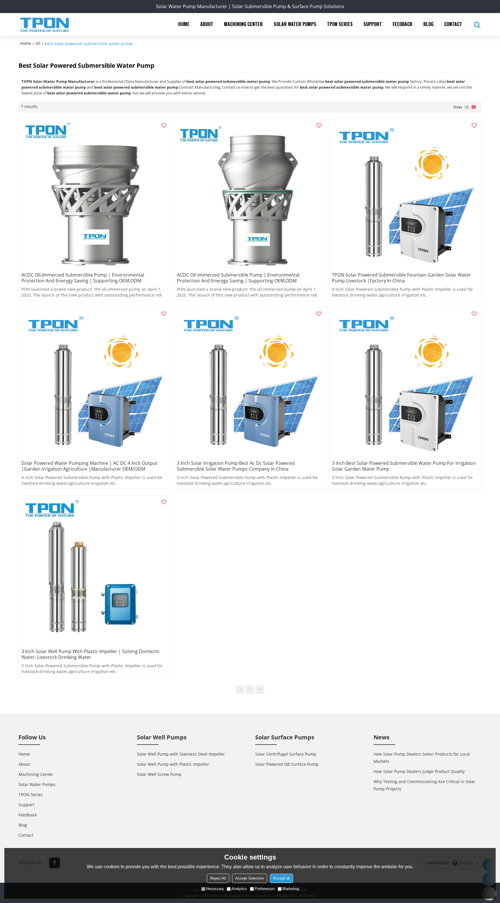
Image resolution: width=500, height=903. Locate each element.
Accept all (281, 878)
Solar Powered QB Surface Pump (286, 764)
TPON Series (340, 24)
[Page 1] (240, 689)
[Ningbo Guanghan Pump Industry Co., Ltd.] (45, 24)
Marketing (290, 888)
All (38, 43)
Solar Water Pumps (295, 24)
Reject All (218, 878)
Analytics (239, 888)
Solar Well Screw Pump (159, 774)
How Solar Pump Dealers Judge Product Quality (419, 771)
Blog (428, 24)
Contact (453, 24)
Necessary (215, 888)
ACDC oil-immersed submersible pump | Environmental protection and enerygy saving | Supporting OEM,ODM (82, 278)
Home (184, 24)
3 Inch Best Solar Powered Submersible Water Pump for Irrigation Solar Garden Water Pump (404, 466)
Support (372, 24)
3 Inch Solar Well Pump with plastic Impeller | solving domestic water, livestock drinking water (90, 654)
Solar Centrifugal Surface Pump (285, 754)
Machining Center (243, 24)
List (466, 107)
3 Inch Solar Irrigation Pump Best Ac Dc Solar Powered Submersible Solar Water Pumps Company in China (236, 466)
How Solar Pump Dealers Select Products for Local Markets (422, 757)
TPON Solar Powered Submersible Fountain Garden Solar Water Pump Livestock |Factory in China (401, 278)
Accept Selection (249, 878)
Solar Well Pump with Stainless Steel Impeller (181, 754)
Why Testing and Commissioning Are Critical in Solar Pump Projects (424, 785)
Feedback (402, 24)
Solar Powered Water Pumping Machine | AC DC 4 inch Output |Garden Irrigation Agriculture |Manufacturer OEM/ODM (89, 466)
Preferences (265, 888)
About (206, 24)
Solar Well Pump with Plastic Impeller (173, 764)
